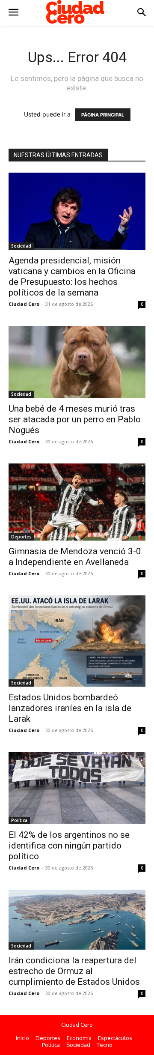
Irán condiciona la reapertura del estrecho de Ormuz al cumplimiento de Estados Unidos (74, 971)
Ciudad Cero (24, 304)
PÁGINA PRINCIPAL (102, 115)
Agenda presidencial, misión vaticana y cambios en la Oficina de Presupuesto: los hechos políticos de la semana (72, 276)
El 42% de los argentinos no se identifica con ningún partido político (69, 845)
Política (19, 820)
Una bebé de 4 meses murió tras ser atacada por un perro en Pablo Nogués (75, 419)
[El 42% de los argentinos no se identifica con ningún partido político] (77, 788)
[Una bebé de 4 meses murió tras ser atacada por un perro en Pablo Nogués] (77, 362)
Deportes (21, 537)
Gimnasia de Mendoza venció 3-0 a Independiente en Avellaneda (75, 556)
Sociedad (21, 246)
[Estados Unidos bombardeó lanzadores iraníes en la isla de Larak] (77, 641)
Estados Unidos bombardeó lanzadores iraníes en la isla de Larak (70, 708)
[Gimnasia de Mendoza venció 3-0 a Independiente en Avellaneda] (77, 502)
